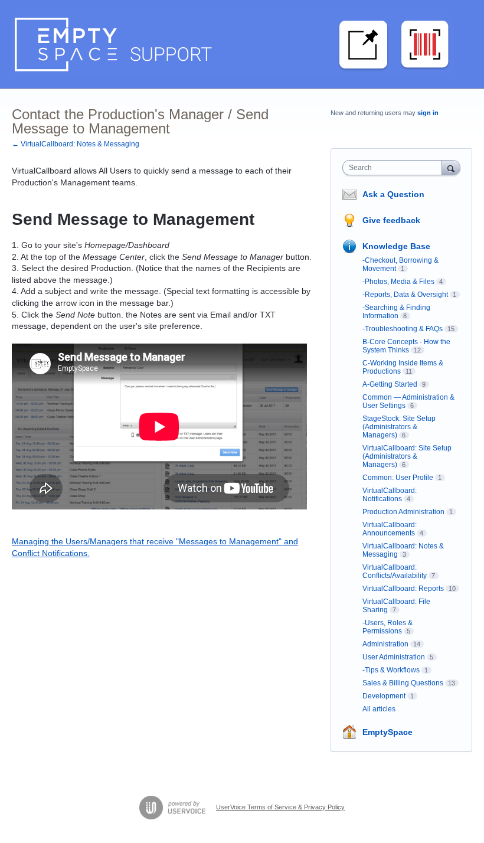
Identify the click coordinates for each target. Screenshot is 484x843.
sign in (428, 112)
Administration (385, 644)
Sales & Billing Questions (402, 683)
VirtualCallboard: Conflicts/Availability (394, 571)
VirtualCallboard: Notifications (389, 494)
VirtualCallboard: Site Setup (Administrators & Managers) (407, 456)
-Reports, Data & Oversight (405, 294)
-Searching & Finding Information (396, 311)
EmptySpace (387, 732)
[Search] (451, 167)
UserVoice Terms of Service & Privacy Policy (280, 807)
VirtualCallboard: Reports (403, 588)
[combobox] (395, 168)
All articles (378, 709)
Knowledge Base (396, 246)
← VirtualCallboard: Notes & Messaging (75, 144)
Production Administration (403, 512)
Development (383, 696)
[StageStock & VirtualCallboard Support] (233, 44)
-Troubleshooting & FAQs (402, 329)
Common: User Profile (397, 477)
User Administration (393, 657)
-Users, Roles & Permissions (387, 627)
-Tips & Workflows (391, 670)
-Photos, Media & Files (398, 281)
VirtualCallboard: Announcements (389, 529)
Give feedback (391, 220)
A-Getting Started (389, 384)
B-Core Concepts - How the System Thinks (406, 346)
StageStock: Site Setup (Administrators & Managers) (399, 426)
